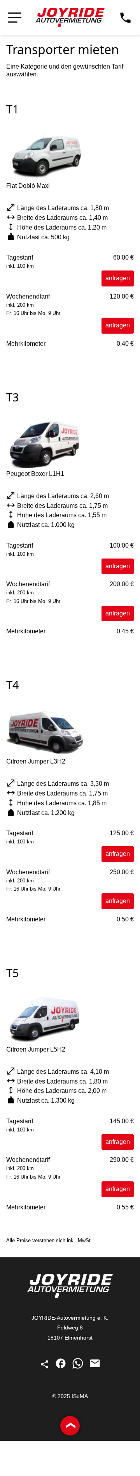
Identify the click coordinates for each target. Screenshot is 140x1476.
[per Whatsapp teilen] (78, 1367)
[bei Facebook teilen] (61, 1367)
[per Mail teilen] (95, 1367)
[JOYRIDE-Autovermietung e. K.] (70, 17)
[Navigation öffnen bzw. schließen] (14, 18)
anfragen (117, 278)
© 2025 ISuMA (70, 1396)
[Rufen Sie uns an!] (125, 18)
